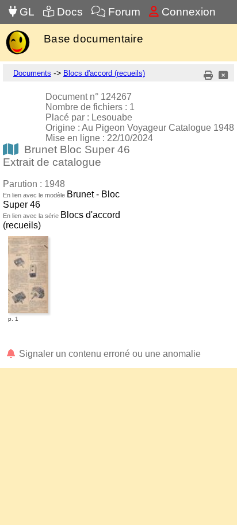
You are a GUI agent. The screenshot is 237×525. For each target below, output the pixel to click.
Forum (122, 12)
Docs (68, 12)
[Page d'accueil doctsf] (17, 53)
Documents (32, 73)
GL (26, 12)
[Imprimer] (208, 75)
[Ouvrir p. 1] (28, 238)
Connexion (187, 12)
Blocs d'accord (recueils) (104, 73)
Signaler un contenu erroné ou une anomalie (109, 354)
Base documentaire (93, 39)
